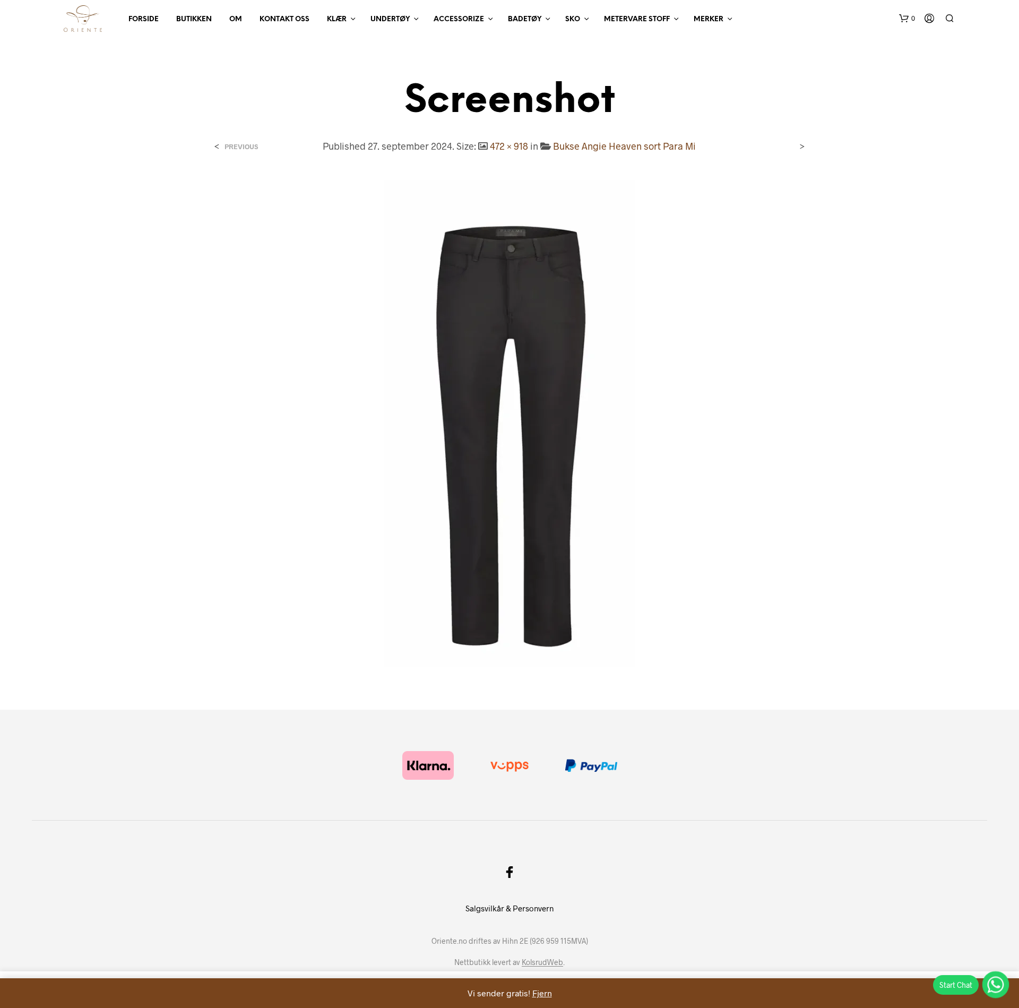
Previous (241, 146)
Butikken (194, 19)
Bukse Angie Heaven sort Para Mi (624, 146)
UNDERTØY (390, 19)
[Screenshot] (509, 422)
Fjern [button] (542, 993)
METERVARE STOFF (637, 19)
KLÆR (337, 19)
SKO (572, 19)
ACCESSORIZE (459, 19)
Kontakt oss (284, 19)
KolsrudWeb (542, 962)
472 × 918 (509, 146)
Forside (143, 19)
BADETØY (524, 19)
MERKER (708, 19)
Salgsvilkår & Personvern (509, 908)
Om (235, 19)
